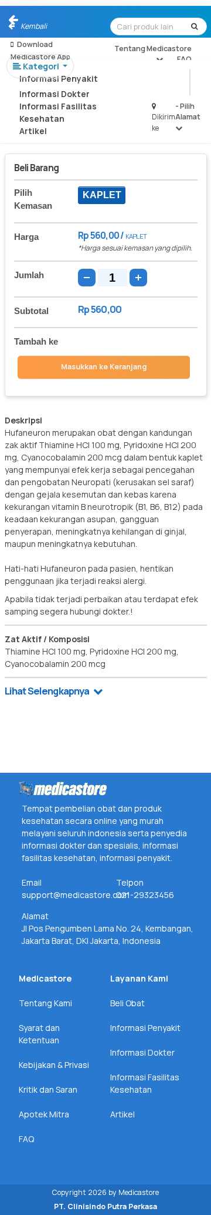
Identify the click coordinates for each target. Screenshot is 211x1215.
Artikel (33, 130)
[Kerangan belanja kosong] (36, 20)
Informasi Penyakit (58, 78)
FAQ (184, 59)
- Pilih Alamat (187, 111)
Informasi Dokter (54, 93)
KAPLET (102, 195)
